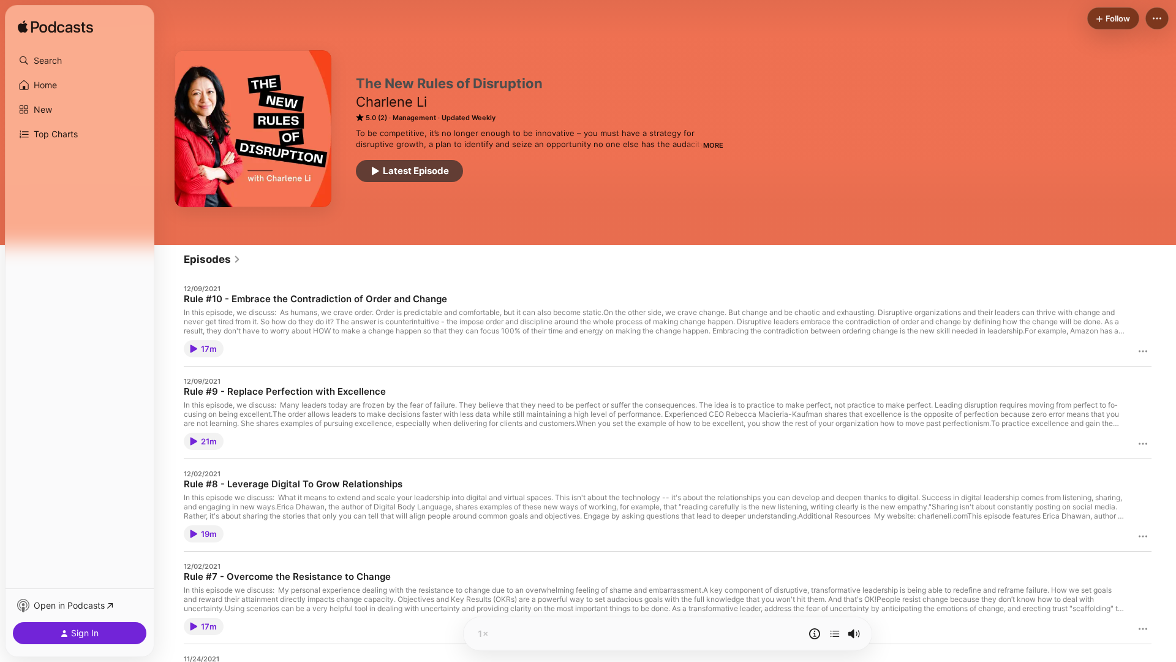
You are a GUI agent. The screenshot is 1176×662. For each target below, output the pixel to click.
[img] (55, 27)
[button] (79, 60)
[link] (212, 259)
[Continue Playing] (834, 633)
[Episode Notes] (814, 633)
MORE (713, 145)
